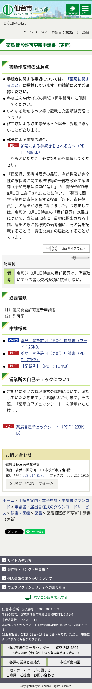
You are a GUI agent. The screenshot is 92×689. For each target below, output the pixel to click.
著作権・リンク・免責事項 (28, 569)
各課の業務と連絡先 (24, 661)
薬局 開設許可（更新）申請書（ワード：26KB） (54, 343)
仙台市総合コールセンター (29, 647)
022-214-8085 (34, 475)
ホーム (8, 500)
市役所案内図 (70, 661)
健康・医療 (20, 513)
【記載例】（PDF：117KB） (46, 366)
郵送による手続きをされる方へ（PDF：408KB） (53, 149)
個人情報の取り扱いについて (29, 578)
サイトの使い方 (19, 560)
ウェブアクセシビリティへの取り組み (36, 587)
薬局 (38, 513)
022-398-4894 (67, 647)
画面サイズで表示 (73, 248)
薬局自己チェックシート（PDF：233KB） (50, 430)
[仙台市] (26, 9)
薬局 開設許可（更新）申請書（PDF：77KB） (53, 356)
